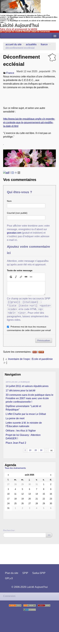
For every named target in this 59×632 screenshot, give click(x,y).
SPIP (25, 573)
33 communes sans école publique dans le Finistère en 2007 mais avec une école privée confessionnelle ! (29, 398)
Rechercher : (9, 530)
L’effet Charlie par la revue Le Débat (26, 414)
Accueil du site (14, 44)
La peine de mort (15, 418)
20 (36, 450)
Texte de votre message (19, 270)
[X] (19, 172)
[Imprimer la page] (15, 172)
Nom (9, 201)
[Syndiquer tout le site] (29, 605)
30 (41, 450)
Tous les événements (15, 468)
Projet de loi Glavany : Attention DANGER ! (23, 437)
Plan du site (11, 573)
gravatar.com (14, 232)
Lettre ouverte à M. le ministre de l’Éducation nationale (24, 424)
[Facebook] (12, 172)
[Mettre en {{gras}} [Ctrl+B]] (10, 277)
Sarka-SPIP (38, 573)
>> (49, 535)
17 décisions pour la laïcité (20, 390)
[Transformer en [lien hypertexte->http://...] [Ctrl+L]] (20, 277)
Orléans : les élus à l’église (21, 430)
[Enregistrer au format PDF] (6, 172)
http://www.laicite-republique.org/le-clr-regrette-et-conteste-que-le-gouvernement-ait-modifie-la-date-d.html (29, 122)
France (44, 44)
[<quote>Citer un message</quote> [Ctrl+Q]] (25, 277)
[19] (51, 450)
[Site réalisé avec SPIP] (29, 609)
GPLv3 (9, 578)
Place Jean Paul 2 (16, 442)
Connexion (9, 596)
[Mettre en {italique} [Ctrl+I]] (15, 277)
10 (30, 450)
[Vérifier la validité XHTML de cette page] (15, 605)
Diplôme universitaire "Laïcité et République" (23, 408)
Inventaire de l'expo (19, 359)
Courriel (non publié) (17, 213)
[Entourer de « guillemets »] (31, 277)
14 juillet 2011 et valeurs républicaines (27, 386)
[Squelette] (44, 605)
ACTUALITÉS (31, 44)
